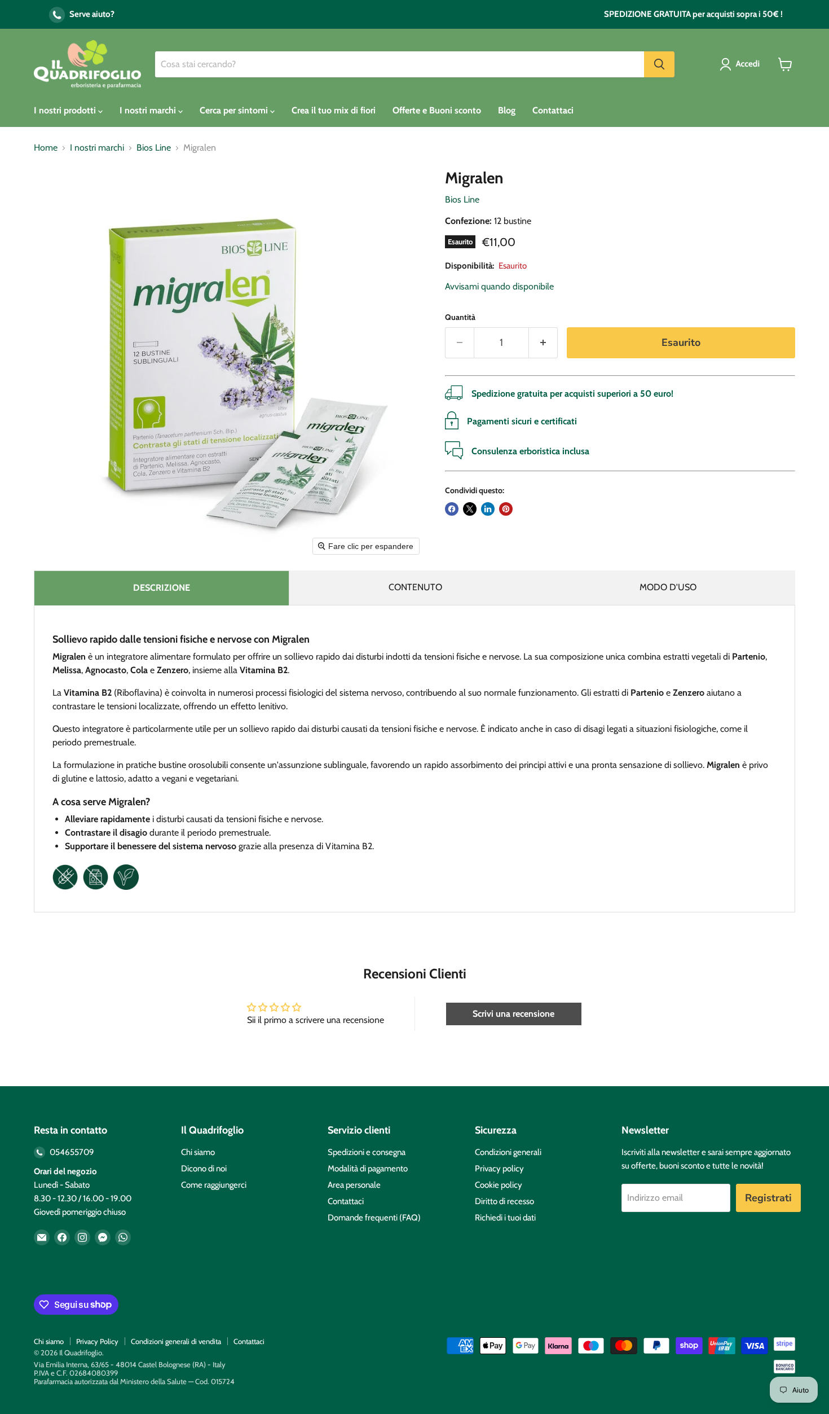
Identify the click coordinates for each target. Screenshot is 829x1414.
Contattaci (553, 110)
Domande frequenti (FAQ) (374, 1218)
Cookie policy (498, 1185)
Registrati (768, 1198)
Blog (506, 110)
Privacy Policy (97, 1341)
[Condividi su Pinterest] (506, 509)
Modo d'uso (668, 587)
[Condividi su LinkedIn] (488, 509)
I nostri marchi (149, 110)
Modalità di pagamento (368, 1168)
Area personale (354, 1185)
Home (46, 148)
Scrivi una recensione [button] (513, 1013)
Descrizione (161, 587)
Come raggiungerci (213, 1185)
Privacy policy (499, 1168)
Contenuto (415, 587)
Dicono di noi (204, 1168)
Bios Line (153, 148)
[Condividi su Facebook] (451, 509)
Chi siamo (198, 1152)
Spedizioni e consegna (366, 1152)
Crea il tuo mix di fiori (334, 110)
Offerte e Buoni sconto (437, 110)
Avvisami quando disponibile (499, 286)
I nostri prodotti (66, 110)
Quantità (460, 317)
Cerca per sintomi (235, 110)
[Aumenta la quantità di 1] (543, 342)
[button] (742, 64)
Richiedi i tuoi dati (505, 1218)
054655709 (71, 1152)
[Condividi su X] (470, 509)
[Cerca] (659, 64)
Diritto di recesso (504, 1201)
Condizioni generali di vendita (176, 1341)
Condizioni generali (508, 1152)
